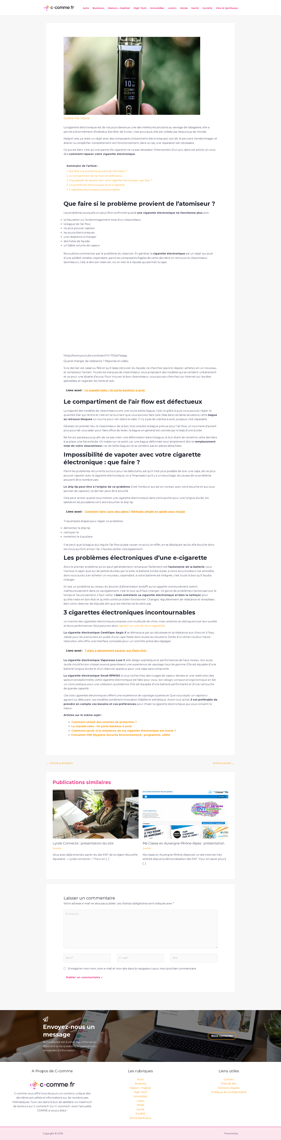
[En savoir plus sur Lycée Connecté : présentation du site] (96, 813)
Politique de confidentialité (229, 1092)
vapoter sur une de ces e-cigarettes (141, 625)
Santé (195, 8)
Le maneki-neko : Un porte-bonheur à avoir (101, 726)
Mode (184, 8)
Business (98, 8)
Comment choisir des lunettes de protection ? (104, 722)
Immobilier (157, 8)
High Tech (140, 8)
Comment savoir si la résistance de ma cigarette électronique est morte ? (123, 730)
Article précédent (60, 763)
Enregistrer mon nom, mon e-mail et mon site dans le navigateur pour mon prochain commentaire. (132, 968)
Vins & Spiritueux (227, 8)
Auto (86, 8)
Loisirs (172, 8)
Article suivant (223, 763)
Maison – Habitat (119, 8)
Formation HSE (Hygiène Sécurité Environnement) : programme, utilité (120, 734)
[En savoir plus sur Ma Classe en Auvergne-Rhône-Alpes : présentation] (185, 813)
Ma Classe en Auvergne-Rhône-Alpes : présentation (183, 843)
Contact (229, 1079)
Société (207, 8)
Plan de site (228, 1083)
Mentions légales (229, 1087)
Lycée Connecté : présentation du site (83, 843)
